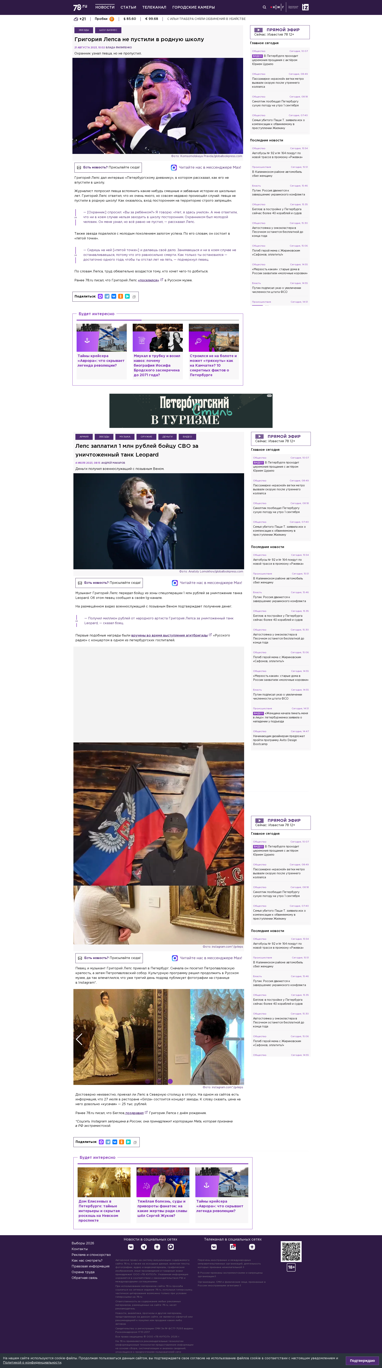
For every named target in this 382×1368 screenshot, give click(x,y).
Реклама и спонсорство (91, 1254)
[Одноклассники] (120, 296)
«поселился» (148, 280)
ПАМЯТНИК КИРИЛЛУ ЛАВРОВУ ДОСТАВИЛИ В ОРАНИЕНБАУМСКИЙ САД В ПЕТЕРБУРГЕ (235, 19)
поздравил (134, 1113)
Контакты (80, 1249)
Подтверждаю (362, 1361)
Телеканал (154, 7)
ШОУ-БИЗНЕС (108, 30)
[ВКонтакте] (113, 296)
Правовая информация (90, 1266)
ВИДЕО (187, 437)
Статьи (128, 7)
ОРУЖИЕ (146, 437)
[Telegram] (107, 296)
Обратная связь (84, 1278)
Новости (105, 7)
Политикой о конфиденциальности (32, 1362)
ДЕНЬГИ (167, 437)
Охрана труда (83, 1272)
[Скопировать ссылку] (134, 296)
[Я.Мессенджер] (127, 296)
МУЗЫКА (125, 437)
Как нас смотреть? (87, 1260)
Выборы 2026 (83, 1243)
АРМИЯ (84, 437)
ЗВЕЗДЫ (84, 30)
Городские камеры (193, 7)
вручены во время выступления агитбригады (169, 635)
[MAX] (100, 296)
